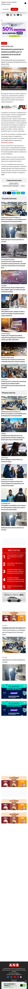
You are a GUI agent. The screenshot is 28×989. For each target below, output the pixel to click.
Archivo (8, 974)
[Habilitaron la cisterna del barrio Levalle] (14, 231)
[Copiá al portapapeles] (23, 193)
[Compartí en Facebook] (5, 193)
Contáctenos (14, 980)
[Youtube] (18, 15)
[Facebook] (8, 15)
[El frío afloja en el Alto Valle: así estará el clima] (14, 449)
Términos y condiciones (14, 973)
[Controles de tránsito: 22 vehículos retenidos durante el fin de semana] (14, 349)
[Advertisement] (14, 836)
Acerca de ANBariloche (16, 974)
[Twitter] (14, 15)
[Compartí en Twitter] (9, 193)
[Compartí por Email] (14, 193)
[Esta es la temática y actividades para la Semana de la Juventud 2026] (14, 209)
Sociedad (4, 43)
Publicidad (14, 981)
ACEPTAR (14, 9)
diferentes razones (7, 142)
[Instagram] (11, 15)
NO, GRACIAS (6, 9)
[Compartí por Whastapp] (18, 193)
